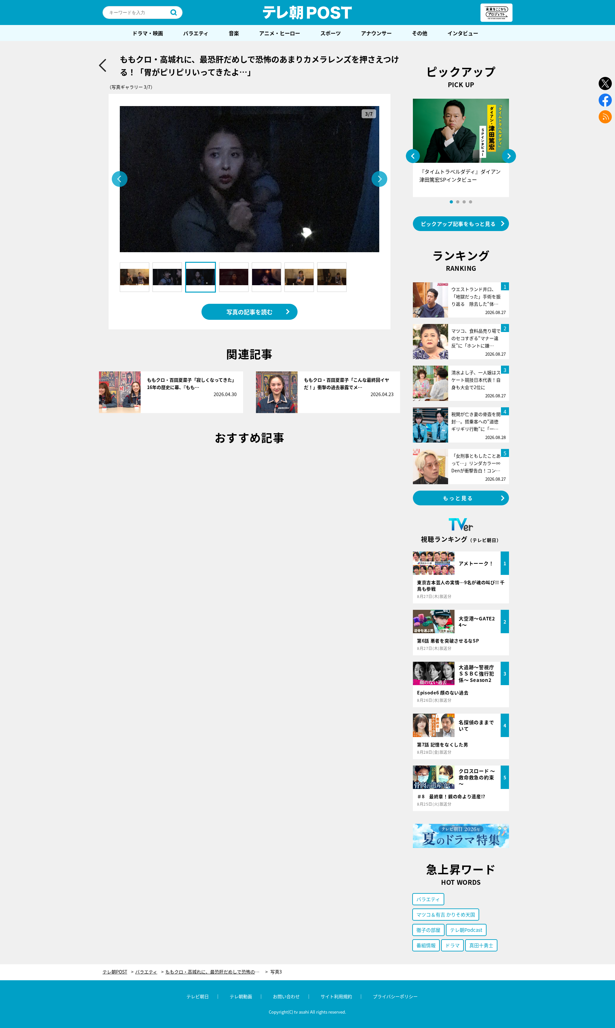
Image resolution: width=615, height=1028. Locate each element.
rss (605, 116)
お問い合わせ (286, 996)
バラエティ (196, 33)
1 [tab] (451, 201)
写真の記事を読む (249, 312)
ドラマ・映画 (147, 33)
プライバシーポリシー (395, 996)
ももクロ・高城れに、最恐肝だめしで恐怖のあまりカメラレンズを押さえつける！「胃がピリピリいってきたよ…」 (216, 971)
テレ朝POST (307, 12)
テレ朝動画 (241, 996)
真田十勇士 (481, 945)
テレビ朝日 (197, 996)
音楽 (234, 33)
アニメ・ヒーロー (279, 33)
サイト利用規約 (336, 996)
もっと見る (458, 498)
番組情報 (426, 945)
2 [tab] (457, 201)
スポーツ (330, 33)
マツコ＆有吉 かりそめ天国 (445, 914)
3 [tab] (464, 201)
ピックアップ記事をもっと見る (458, 224)
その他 (419, 33)
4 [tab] (470, 201)
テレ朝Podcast (466, 929)
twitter (605, 83)
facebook (605, 100)
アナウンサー (376, 33)
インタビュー (462, 33)
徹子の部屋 (428, 929)
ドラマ (452, 945)
